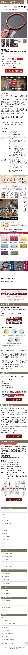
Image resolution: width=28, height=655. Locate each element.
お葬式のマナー (6, 610)
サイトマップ (5, 630)
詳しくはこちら (13, 400)
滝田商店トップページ (7, 643)
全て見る (4, 510)
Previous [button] (2, 25)
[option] (14, 25)
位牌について (5, 563)
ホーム (2, 9)
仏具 (3, 527)
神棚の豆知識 (5, 579)
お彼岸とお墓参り (6, 607)
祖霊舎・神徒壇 (6, 536)
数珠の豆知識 (5, 573)
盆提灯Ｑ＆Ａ (5, 593)
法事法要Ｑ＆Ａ (6, 603)
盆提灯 (4, 543)
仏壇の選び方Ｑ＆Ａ (7, 556)
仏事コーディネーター (7, 633)
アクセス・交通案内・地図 (8, 624)
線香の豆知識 (5, 576)
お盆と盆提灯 (5, 590)
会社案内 (4, 617)
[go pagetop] (25, 648)
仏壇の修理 (5, 559)
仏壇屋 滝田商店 (20, 647)
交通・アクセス (13, 500)
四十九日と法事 (6, 600)
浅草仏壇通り (5, 636)
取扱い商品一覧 (6, 546)
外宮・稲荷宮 (5, 539)
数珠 (6, 9)
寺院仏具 (4, 530)
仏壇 (3, 514)
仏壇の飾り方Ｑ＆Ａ (7, 553)
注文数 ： (5, 65)
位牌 (3, 517)
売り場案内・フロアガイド (8, 620)
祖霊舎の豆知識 (6, 583)
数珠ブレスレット (6, 523)
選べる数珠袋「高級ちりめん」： (10, 61)
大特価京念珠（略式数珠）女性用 (15, 9)
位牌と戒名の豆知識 (7, 566)
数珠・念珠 (5, 520)
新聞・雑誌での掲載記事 (8, 640)
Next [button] (25, 25)
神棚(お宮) (5, 533)
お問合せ (4, 627)
